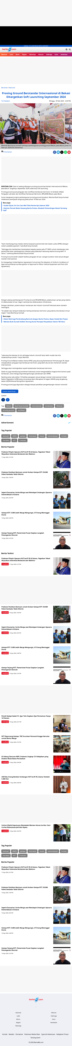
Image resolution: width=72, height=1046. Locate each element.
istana (42, 436)
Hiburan (41, 54)
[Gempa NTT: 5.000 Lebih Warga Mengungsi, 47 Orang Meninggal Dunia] (61, 520)
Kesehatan (64, 54)
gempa (22, 436)
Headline (5, 564)
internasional (36, 406)
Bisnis (18, 54)
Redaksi (11, 1034)
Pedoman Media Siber (32, 1034)
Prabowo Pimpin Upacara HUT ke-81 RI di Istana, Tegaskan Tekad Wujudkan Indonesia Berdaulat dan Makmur (26, 453)
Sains (56, 54)
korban (64, 436)
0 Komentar (7, 152)
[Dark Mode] (66, 49)
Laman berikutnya (9, 391)
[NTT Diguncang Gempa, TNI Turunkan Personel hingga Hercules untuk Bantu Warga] (61, 744)
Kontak (4, 1034)
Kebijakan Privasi (62, 1034)
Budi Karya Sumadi (21, 406)
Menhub (59, 406)
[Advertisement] (36, 13)
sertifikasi (21, 410)
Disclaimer (19, 1034)
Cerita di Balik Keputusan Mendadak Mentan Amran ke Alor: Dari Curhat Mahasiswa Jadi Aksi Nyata (26, 826)
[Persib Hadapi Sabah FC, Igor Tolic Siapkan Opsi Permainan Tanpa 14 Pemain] (61, 723)
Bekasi (8, 406)
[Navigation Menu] (70, 49)
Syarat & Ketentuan (48, 1034)
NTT (14, 440)
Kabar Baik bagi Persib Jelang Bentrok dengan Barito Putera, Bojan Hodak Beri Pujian (36, 319)
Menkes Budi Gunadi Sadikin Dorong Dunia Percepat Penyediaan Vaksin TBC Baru (34, 322)
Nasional (4, 54)
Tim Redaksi (5, 101)
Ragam (24, 54)
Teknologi (32, 54)
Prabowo (23, 440)
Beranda (4, 88)
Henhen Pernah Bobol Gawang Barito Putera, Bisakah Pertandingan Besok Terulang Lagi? (35, 209)
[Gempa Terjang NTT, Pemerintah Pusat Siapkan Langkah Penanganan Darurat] (61, 540)
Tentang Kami (35, 1038)
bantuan (6, 436)
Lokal (11, 54)
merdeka (6, 440)
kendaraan (49, 406)
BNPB (14, 436)
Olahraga (49, 54)
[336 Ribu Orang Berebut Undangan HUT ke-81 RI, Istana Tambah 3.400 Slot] (61, 784)
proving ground (8, 410)
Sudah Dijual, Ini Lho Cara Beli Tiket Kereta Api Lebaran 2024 (26, 205)
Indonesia (32, 436)
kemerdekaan (53, 436)
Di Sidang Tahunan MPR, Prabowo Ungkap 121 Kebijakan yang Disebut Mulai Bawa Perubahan (25, 758)
